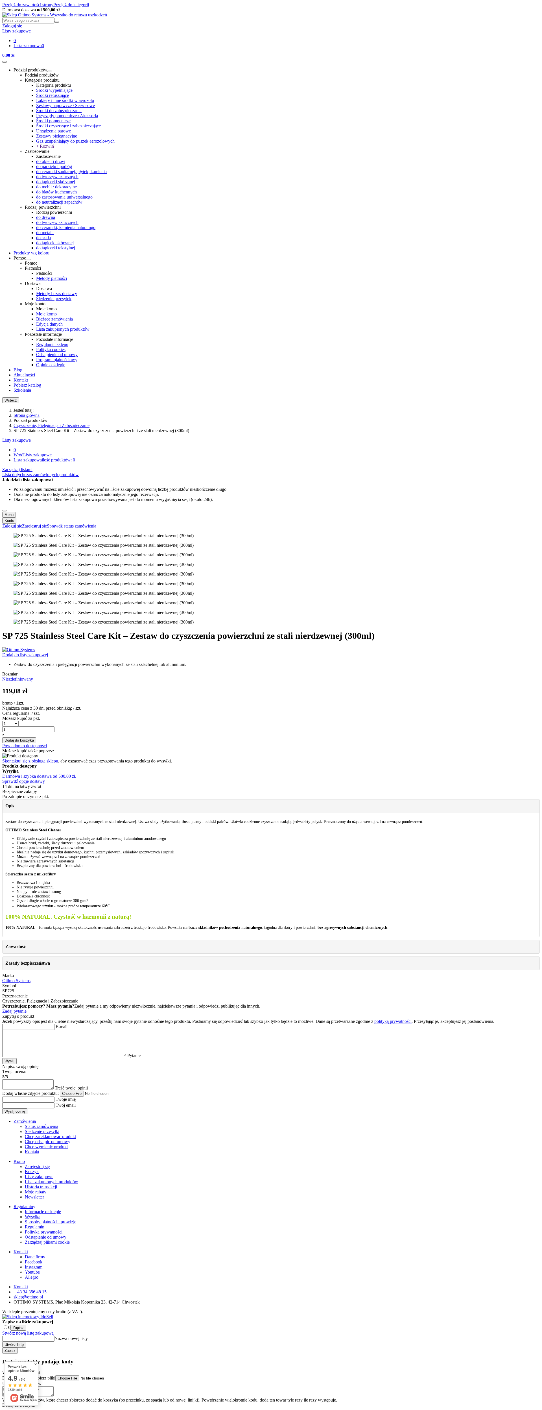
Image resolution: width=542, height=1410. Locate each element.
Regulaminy (24, 1206)
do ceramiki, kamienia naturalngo (65, 227)
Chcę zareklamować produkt (50, 1136)
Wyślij (9, 1061)
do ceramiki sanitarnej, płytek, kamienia (71, 171)
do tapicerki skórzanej (55, 181)
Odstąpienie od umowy (57, 354)
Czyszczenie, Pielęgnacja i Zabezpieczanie (51, 425)
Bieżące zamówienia (54, 319)
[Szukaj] (56, 22)
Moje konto (46, 313)
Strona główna (27, 415)
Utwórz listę (14, 1345)
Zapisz (18, 1328)
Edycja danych (49, 324)
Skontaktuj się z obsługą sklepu (30, 761)
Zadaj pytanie (14, 1011)
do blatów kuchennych (56, 191)
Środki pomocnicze (53, 120)
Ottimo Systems (16, 980)
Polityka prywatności (43, 1232)
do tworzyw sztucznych (57, 176)
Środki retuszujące (52, 95)
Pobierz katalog (27, 385)
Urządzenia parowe (53, 130)
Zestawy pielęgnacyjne (56, 136)
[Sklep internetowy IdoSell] (27, 1316)
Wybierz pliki (43, 1378)
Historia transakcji (41, 1186)
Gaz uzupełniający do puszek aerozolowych (75, 141)
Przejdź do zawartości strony (27, 4)
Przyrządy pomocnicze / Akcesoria (67, 115)
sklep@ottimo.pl (28, 1297)
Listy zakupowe (16, 440)
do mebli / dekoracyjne (56, 186)
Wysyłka (32, 1216)
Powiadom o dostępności (24, 745)
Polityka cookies (50, 349)
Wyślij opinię (15, 1111)
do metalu (45, 232)
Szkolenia (22, 390)
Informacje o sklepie (43, 1211)
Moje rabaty (35, 1191)
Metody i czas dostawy (56, 293)
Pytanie (133, 1055)
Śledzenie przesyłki (42, 1131)
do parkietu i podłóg (54, 166)
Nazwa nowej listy (71, 1338)
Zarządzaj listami (17, 469)
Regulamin (34, 1226)
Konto (9, 520)
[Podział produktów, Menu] (49, 71)
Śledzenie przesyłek (53, 298)
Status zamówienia (41, 1126)
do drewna (45, 217)
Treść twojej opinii (71, 1088)
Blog (18, 369)
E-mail (60, 1026)
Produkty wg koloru (31, 252)
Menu (9, 515)
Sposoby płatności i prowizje (50, 1221)
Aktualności (24, 374)
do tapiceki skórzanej (55, 242)
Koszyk (32, 1171)
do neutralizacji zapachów (59, 202)
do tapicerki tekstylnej (55, 247)
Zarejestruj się (37, 1166)
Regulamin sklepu (52, 344)
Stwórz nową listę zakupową (28, 1333)
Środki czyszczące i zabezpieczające (68, 125)
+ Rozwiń (45, 146)
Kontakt (21, 380)
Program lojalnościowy (56, 359)
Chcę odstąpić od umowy (47, 1141)
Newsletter (34, 1197)
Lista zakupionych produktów (62, 329)
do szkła (43, 237)
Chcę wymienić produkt (46, 1146)
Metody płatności (51, 278)
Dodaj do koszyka (19, 740)
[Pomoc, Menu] (28, 259)
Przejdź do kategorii (71, 4)
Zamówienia (25, 1121)
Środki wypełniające (54, 90)
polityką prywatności (393, 1021)
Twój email (65, 1105)
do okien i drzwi (50, 161)
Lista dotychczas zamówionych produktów (40, 474)
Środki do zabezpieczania (59, 110)
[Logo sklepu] (54, 14)
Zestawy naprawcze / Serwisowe (65, 105)
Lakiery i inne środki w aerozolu (65, 100)
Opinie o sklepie (50, 364)
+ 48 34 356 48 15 (30, 1291)
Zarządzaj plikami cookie (47, 1242)
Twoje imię (65, 1099)
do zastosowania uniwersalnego (64, 197)
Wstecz (11, 400)
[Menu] (4, 62)
